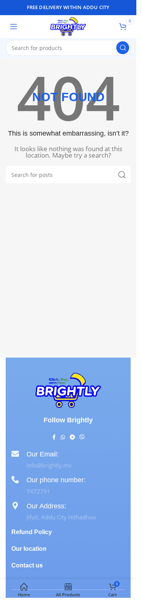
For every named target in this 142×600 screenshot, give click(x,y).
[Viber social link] (82, 437)
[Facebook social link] (53, 437)
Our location (29, 548)
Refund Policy (31, 532)
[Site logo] (68, 26)
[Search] (122, 47)
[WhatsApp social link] (62, 437)
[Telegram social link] (72, 437)
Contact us (27, 565)
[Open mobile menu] (13, 26)
